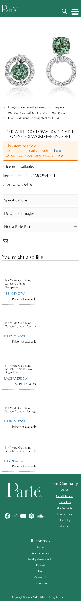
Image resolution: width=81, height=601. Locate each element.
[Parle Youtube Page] (23, 516)
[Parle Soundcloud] (40, 516)
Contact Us (40, 577)
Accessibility (40, 583)
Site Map (64, 526)
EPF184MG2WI (14, 421)
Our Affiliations (64, 496)
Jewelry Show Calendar (40, 559)
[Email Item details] (7, 242)
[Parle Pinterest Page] (32, 516)
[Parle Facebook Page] (7, 516)
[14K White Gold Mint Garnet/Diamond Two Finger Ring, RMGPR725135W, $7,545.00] (21, 355)
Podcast (40, 565)
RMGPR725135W (16, 378)
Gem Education (40, 553)
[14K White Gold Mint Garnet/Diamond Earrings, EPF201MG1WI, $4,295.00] (21, 439)
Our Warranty (64, 508)
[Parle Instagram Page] (15, 516)
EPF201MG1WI (14, 461)
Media (40, 547)
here (57, 151)
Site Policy (64, 520)
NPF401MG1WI (14, 293)
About (64, 489)
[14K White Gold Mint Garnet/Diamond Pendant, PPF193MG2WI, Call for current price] (21, 313)
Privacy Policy (64, 514)
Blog (40, 571)
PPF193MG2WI (14, 336)
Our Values (65, 502)
